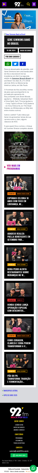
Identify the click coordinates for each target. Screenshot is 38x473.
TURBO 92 (20, 300)
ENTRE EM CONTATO (19, 427)
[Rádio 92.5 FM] (19, 4)
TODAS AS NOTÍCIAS (19, 443)
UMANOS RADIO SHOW (23, 194)
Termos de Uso (25, 469)
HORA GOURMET (21, 229)
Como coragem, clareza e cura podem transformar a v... (19, 343)
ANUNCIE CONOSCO (19, 430)
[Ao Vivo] (4, 4)
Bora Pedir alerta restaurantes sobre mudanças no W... (18, 272)
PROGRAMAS (19, 438)
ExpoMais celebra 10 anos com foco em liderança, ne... (18, 201)
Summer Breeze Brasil (21, 78)
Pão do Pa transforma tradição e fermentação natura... (19, 378)
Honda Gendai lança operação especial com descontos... (17, 307)
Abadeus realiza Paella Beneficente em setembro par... (18, 236)
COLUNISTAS (19, 440)
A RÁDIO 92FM (19, 425)
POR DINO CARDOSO (12, 56)
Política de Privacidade (14, 469)
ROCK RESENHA (25, 50)
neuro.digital (30, 471)
